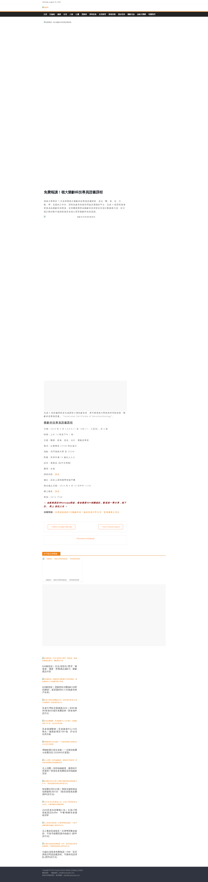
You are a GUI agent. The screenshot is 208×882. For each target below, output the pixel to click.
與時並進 (92, 14)
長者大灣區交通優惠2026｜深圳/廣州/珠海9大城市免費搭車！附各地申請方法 (59, 711)
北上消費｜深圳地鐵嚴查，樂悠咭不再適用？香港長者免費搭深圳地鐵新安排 (59, 771)
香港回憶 (112, 14)
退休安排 (121, 14)
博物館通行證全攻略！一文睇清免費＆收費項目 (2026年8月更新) (59, 751)
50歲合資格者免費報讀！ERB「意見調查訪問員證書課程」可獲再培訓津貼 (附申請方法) (59, 854)
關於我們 (45, 873)
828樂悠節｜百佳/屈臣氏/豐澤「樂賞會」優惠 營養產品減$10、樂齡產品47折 (59, 669)
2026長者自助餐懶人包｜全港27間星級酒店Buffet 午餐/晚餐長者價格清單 (59, 812)
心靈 (77, 14)
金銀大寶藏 (141, 14)
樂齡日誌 (131, 14)
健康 (59, 14)
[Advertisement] (85, 396)
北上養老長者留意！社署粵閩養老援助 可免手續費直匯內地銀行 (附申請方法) (59, 833)
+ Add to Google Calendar (61, 527)
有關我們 (151, 14)
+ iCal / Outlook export (111, 527)
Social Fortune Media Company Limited (69, 870)
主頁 (45, 14)
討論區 (52, 14)
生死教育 (102, 14)
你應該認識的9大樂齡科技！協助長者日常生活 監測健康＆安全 (87, 512)
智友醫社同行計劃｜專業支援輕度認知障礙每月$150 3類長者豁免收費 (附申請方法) (59, 792)
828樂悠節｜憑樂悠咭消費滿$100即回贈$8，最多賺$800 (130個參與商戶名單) (59, 690)
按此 (57, 474)
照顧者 (84, 14)
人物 (71, 14)
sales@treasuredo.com (71, 875)
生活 (65, 14)
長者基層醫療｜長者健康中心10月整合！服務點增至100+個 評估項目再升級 (59, 731)
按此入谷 (59, 506)
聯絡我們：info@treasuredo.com (62, 873)
